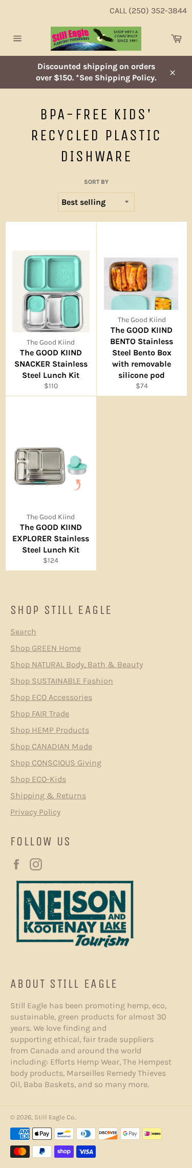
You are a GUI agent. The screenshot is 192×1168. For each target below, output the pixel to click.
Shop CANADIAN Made (51, 746)
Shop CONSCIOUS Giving (55, 763)
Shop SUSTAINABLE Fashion (61, 681)
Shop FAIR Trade (39, 713)
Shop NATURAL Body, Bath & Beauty (76, 664)
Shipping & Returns (48, 795)
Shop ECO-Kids (38, 779)
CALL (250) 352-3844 (148, 10)
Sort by (96, 181)
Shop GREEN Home (45, 648)
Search (23, 631)
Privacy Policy (35, 812)
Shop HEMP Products (49, 730)
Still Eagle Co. (54, 1117)
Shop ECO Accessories (51, 697)
